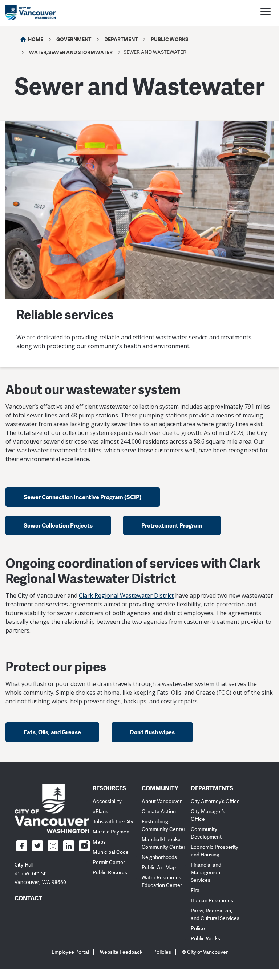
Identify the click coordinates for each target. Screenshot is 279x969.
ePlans (100, 811)
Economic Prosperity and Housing (214, 851)
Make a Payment (112, 831)
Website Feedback (121, 952)
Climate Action (159, 811)
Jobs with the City (113, 821)
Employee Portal (70, 952)
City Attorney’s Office (215, 801)
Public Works (169, 39)
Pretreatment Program (171, 525)
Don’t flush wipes (152, 732)
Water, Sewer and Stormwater (71, 52)
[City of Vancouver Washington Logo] (30, 13)
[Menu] (265, 13)
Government (73, 39)
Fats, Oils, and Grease (52, 732)
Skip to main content (33, 63)
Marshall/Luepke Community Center (163, 843)
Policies (162, 952)
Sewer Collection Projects (58, 525)
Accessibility (107, 801)
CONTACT (28, 898)
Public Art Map (159, 867)
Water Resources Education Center (162, 881)
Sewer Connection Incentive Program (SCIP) (83, 497)
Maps (99, 842)
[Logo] (52, 808)
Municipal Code (111, 852)
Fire (195, 890)
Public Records (110, 872)
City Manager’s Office (208, 815)
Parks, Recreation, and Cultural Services (215, 914)
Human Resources (212, 900)
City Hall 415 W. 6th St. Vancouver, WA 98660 (40, 873)
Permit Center (109, 862)
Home (35, 39)
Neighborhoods (159, 857)
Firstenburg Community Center (163, 825)
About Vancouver (162, 801)
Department (121, 39)
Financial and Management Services (206, 872)
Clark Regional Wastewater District (126, 595)
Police (198, 928)
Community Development (206, 833)
